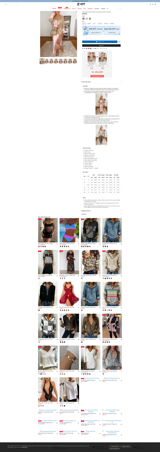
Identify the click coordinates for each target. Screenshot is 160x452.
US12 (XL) (100, 23)
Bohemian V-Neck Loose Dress (67, 275)
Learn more (24, 447)
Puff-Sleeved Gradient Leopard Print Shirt (67, 339)
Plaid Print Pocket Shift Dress (109, 402)
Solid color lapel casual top (67, 402)
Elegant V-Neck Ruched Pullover (46, 434)
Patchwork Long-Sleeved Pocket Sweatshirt (110, 275)
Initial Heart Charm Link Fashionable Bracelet (67, 371)
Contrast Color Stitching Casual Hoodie (46, 307)
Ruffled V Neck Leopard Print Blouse (89, 339)
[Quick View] (56, 244)
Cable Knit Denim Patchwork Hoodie (89, 307)
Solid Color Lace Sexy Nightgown (46, 243)
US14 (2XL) (106, 23)
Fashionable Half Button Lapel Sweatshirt (110, 243)
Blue (90, 18)
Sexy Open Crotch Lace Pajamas (46, 402)
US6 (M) (89, 23)
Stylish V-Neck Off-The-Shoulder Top (46, 371)
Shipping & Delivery (86, 211)
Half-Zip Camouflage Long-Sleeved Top (89, 275)
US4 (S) (84, 23)
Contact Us (83, 214)
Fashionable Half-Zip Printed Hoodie (46, 339)
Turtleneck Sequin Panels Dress (89, 402)
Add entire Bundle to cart (97, 76)
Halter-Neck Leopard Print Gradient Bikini (67, 243)
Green (86, 18)
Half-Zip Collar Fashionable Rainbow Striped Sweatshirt (110, 307)
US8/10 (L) (94, 23)
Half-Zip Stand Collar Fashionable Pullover (110, 339)
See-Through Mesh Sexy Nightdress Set (67, 307)
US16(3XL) (112, 23)
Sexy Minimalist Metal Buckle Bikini (67, 434)
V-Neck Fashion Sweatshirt (88, 371)
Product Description (86, 82)
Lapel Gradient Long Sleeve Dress (46, 275)
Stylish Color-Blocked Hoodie (88, 243)
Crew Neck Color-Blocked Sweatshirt (89, 434)
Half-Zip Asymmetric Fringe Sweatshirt (110, 434)
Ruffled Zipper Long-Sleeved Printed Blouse (110, 371)
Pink (83, 18)
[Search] (16, 4)
